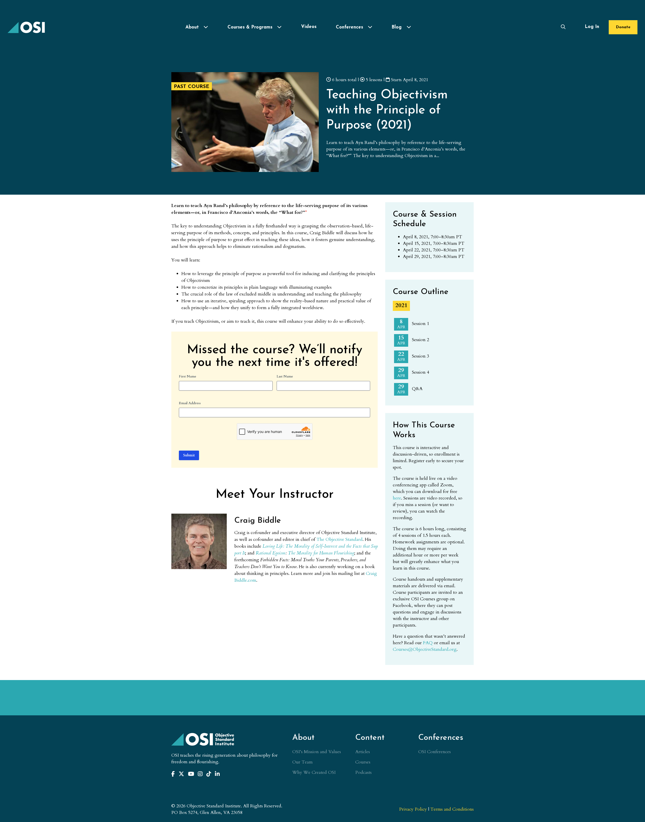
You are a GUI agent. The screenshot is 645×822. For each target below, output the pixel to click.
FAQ (428, 643)
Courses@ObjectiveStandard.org (425, 649)
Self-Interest (326, 546)
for (315, 553)
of (312, 546)
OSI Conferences (434, 752)
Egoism (278, 553)
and (341, 546)
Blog (397, 27)
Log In (592, 26)
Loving (269, 546)
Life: (280, 546)
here (397, 498)
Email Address (190, 403)
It (243, 553)
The (320, 539)
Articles (362, 752)
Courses (362, 762)
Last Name (285, 376)
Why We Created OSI (314, 772)
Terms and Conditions (452, 809)
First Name (187, 376)
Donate (623, 27)
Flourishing (344, 553)
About (192, 27)
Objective (335, 539)
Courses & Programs (250, 27)
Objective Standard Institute (26, 27)
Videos (308, 26)
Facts (357, 546)
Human (326, 553)
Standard (354, 539)
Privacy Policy (413, 809)
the (348, 546)
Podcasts (363, 772)
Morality (302, 546)
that (366, 546)
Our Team (302, 762)
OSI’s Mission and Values (316, 752)
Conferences (349, 27)
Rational (263, 553)
